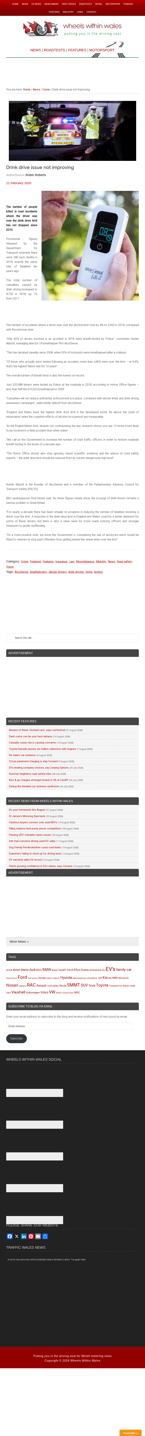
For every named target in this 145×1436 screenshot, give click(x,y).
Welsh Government (65, 992)
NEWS (35, 50)
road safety (53, 986)
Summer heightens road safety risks (30, 773)
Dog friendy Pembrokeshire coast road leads (35, 847)
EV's (110, 969)
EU (103, 970)
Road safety (124, 561)
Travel (10, 567)
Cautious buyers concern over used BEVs (33, 822)
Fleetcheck (11, 978)
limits (88, 572)
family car (124, 970)
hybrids (56, 978)
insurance (92, 978)
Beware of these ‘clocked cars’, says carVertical (37, 730)
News (111, 561)
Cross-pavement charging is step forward (33, 761)
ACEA (9, 970)
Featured (35, 561)
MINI (115, 977)
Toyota (102, 985)
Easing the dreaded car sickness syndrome (34, 786)
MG (110, 978)
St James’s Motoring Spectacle (27, 816)
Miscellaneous (85, 561)
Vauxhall (18, 992)
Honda (42, 978)
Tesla (92, 985)
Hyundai (66, 978)
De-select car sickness (22, 755)
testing (98, 572)
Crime (24, 561)
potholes (22, 986)
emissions (95, 970)
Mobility (101, 561)
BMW (46, 970)
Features (48, 561)
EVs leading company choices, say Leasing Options (39, 767)
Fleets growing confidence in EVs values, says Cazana (40, 866)
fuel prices (32, 978)
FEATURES (77, 50)
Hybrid (49, 978)
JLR (100, 978)
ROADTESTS (54, 50)
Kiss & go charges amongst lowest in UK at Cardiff (38, 780)
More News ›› (19, 941)
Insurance (61, 561)
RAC (31, 985)
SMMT (73, 985)
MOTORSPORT (102, 50)
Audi (32, 970)
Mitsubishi (123, 978)
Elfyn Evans (81, 970)
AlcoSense (21, 572)
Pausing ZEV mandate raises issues (30, 834)
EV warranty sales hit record (25, 859)
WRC (77, 992)
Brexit (54, 970)
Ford (22, 977)
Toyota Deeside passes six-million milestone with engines (42, 749)
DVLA (70, 970)
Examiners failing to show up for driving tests (35, 853)
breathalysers (38, 572)
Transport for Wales (119, 986)
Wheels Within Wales (72, 29)
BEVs (39, 970)
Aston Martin (21, 970)
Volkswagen (33, 992)
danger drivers (57, 572)
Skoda (62, 985)
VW (52, 992)
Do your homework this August (27, 809)
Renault (42, 985)
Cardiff (62, 970)
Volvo (44, 992)
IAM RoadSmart (79, 978)
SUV (84, 985)
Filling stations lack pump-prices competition (35, 828)
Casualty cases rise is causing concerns (32, 742)
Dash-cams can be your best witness (30, 736)
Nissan (12, 985)
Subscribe (16, 1038)
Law (71, 561)
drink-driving (76, 572)
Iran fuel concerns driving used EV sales (32, 841)
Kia (105, 977)
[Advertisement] (72, 71)
